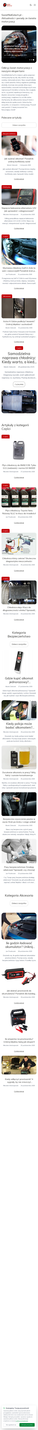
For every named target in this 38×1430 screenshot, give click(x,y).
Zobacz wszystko (19, 125)
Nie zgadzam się (11, 1425)
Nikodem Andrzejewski (10, 214)
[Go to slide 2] (31, 59)
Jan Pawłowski (9, 55)
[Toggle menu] (35, 5)
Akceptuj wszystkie (27, 1425)
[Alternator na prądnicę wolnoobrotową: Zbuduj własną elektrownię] (19, 44)
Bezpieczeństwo (9, 134)
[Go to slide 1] (29, 59)
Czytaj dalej (19, 384)
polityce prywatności (22, 1421)
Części (5, 236)
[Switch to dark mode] (31, 5)
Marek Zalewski (12, 165)
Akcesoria (7, 296)
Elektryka (9, 42)
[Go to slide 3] (33, 60)
